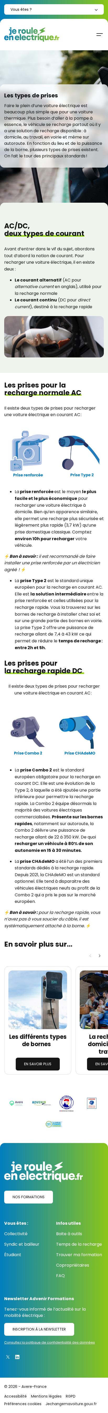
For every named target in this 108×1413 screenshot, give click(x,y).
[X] (8, 1357)
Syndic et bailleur (21, 1244)
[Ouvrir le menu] (99, 34)
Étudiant (12, 1255)
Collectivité (16, 1234)
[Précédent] (90, 956)
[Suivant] (99, 956)
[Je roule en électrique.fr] (31, 34)
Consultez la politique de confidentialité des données (49, 1342)
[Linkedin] (17, 1357)
